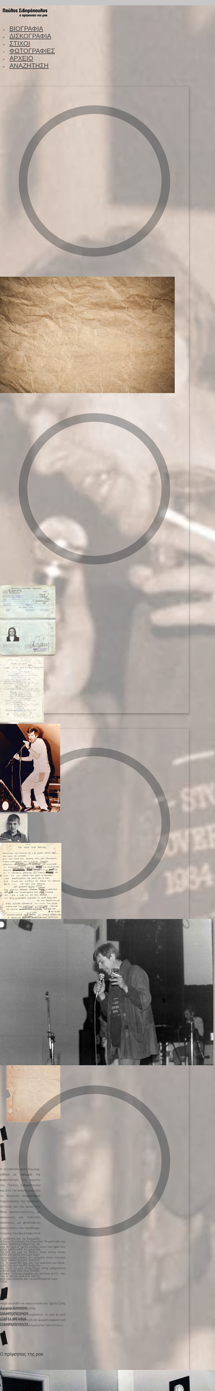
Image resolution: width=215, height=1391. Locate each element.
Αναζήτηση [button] (29, 65)
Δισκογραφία (30, 36)
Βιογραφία (26, 28)
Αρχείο (21, 58)
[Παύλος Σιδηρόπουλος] (24, 19)
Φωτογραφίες (32, 50)
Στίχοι (19, 43)
